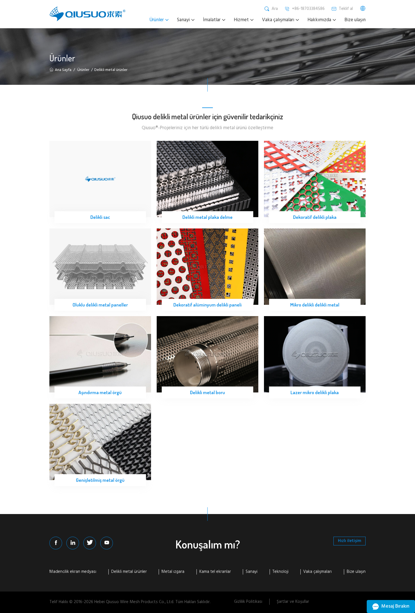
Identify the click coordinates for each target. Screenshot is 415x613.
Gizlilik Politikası (248, 601)
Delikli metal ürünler (129, 572)
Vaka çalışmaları (317, 572)
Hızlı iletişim (349, 541)
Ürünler (83, 70)
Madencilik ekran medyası (72, 572)
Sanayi (251, 572)
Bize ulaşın (356, 572)
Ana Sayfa (63, 70)
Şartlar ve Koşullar (293, 601)
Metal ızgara (172, 572)
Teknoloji (280, 572)
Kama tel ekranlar (215, 572)
